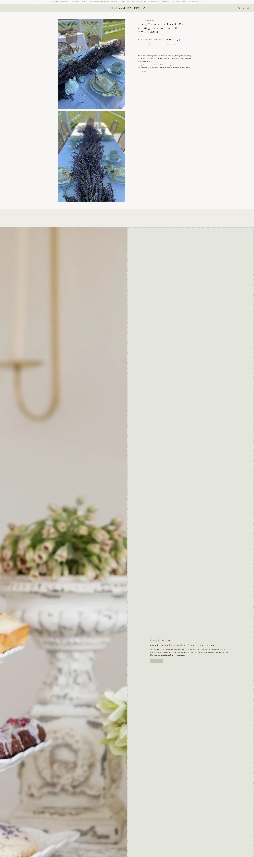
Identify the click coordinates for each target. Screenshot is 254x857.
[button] (8, 8)
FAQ (32, 218)
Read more (142, 71)
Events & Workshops (146, 20)
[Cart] (248, 8)
